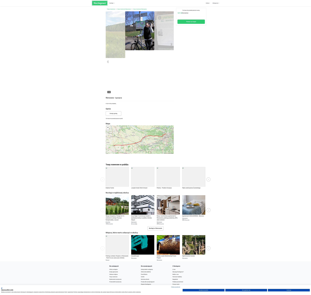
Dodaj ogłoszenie (113, 271)
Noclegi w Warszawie (155, 228)
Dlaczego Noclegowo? (178, 271)
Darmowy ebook (145, 279)
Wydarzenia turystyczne (115, 279)
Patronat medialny (177, 276)
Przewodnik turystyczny (115, 281)
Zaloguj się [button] (215, 3)
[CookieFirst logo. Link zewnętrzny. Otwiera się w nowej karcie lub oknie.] (1, 288)
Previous (108, 94)
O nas (174, 269)
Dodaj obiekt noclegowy (147, 269)
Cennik (142, 276)
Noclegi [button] (111, 3)
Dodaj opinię (113, 113)
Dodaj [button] (207, 3)
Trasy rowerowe (113, 276)
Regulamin (175, 279)
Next (172, 12)
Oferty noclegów (113, 269)
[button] (108, 127)
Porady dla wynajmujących (147, 281)
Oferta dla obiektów (146, 271)
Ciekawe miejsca (113, 274)
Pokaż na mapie (191, 21)
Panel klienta (144, 274)
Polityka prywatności (178, 281)
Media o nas (176, 274)
